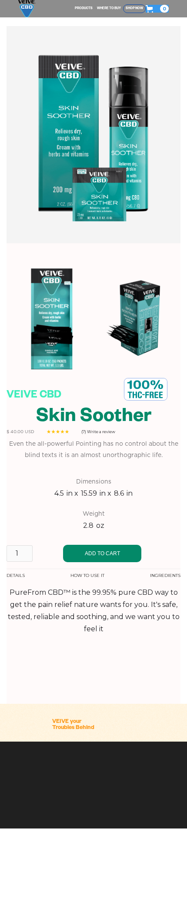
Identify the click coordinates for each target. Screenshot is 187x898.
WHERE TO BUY (109, 8)
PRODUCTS (84, 8)
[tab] (16, 575)
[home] (27, 8)
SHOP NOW (134, 8)
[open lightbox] (50, 319)
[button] (157, 9)
